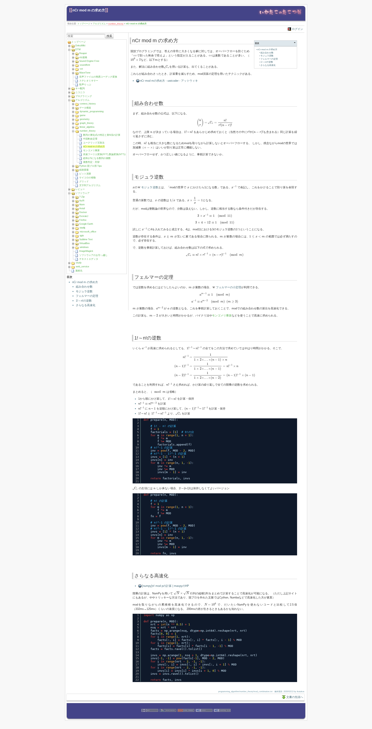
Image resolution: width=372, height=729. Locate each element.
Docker (83, 212)
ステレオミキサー (88, 80)
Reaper (83, 53)
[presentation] (135, 59)
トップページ (83, 23)
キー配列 (80, 88)
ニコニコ (80, 92)
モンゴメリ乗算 (91, 150)
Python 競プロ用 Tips (90, 166)
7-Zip (82, 196)
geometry (85, 119)
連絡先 (78, 270)
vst (81, 68)
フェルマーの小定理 (228, 287)
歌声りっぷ (85, 84)
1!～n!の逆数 (84, 300)
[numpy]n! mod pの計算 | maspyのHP (165, 585)
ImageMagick (86, 251)
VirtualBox (84, 243)
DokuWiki (80, 45)
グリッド (84, 181)
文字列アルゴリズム (90, 185)
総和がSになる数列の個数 (97, 158)
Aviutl (82, 208)
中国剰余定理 (90, 138)
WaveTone (84, 72)
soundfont (85, 65)
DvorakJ (83, 216)
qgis (82, 235)
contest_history (88, 103)
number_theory (115, 23)
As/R (81, 200)
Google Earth (86, 224)
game (82, 115)
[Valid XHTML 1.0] (222, 716)
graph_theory (87, 123)
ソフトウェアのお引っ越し (93, 255)
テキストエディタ (88, 259)
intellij (82, 227)
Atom (82, 204)
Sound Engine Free (89, 61)
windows (84, 247)
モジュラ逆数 (84, 291)
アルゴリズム (99, 23)
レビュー (80, 189)
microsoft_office (88, 231)
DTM (78, 49)
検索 (109, 35)
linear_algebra (87, 127)
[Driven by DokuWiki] (168, 716)
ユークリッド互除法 (93, 142)
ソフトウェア (82, 193)
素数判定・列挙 (91, 162)
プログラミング (83, 96)
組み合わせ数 (84, 286)
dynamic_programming (92, 111)
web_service (82, 266)
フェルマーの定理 (87, 296)
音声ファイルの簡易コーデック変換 (98, 76)
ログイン (297, 29)
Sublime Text (86, 239)
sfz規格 (83, 57)
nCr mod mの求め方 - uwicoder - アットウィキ (169, 80)
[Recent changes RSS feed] (186, 716)
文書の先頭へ (294, 697)
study (79, 262)
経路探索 (84, 169)
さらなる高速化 (85, 305)
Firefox (83, 220)
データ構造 (85, 107)
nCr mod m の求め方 (88, 10)
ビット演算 (85, 173)
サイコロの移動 (87, 177)
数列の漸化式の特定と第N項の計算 (101, 135)
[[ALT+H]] (280, 16)
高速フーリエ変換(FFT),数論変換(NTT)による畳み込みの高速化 (117, 154)
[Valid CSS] (204, 716)
